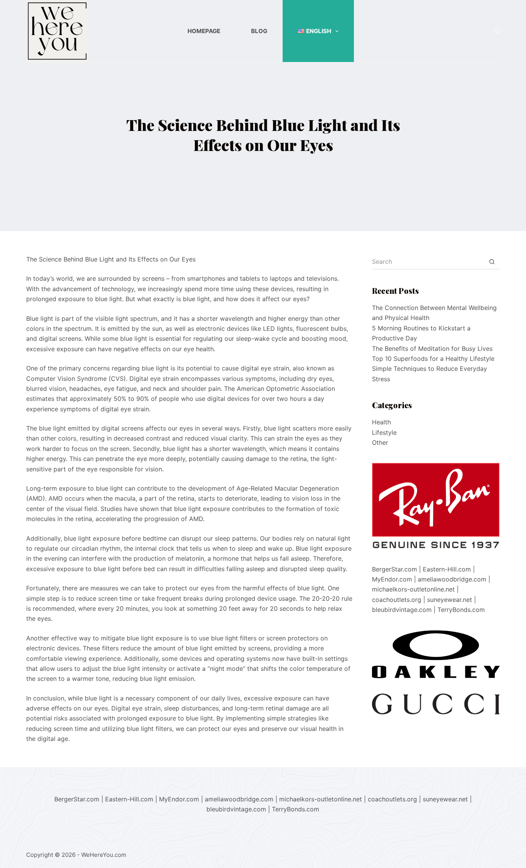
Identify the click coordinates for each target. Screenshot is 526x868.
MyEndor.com (392, 579)
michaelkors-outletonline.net (413, 589)
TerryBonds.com (461, 609)
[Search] (497, 31)
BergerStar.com (394, 569)
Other (380, 442)
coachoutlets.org (396, 599)
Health (381, 422)
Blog (259, 31)
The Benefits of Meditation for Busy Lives (432, 348)
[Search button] (492, 262)
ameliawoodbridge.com (452, 579)
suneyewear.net (449, 599)
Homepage (204, 31)
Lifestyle (384, 432)
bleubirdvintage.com (402, 609)
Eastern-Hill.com (447, 569)
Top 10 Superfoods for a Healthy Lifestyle (433, 358)
